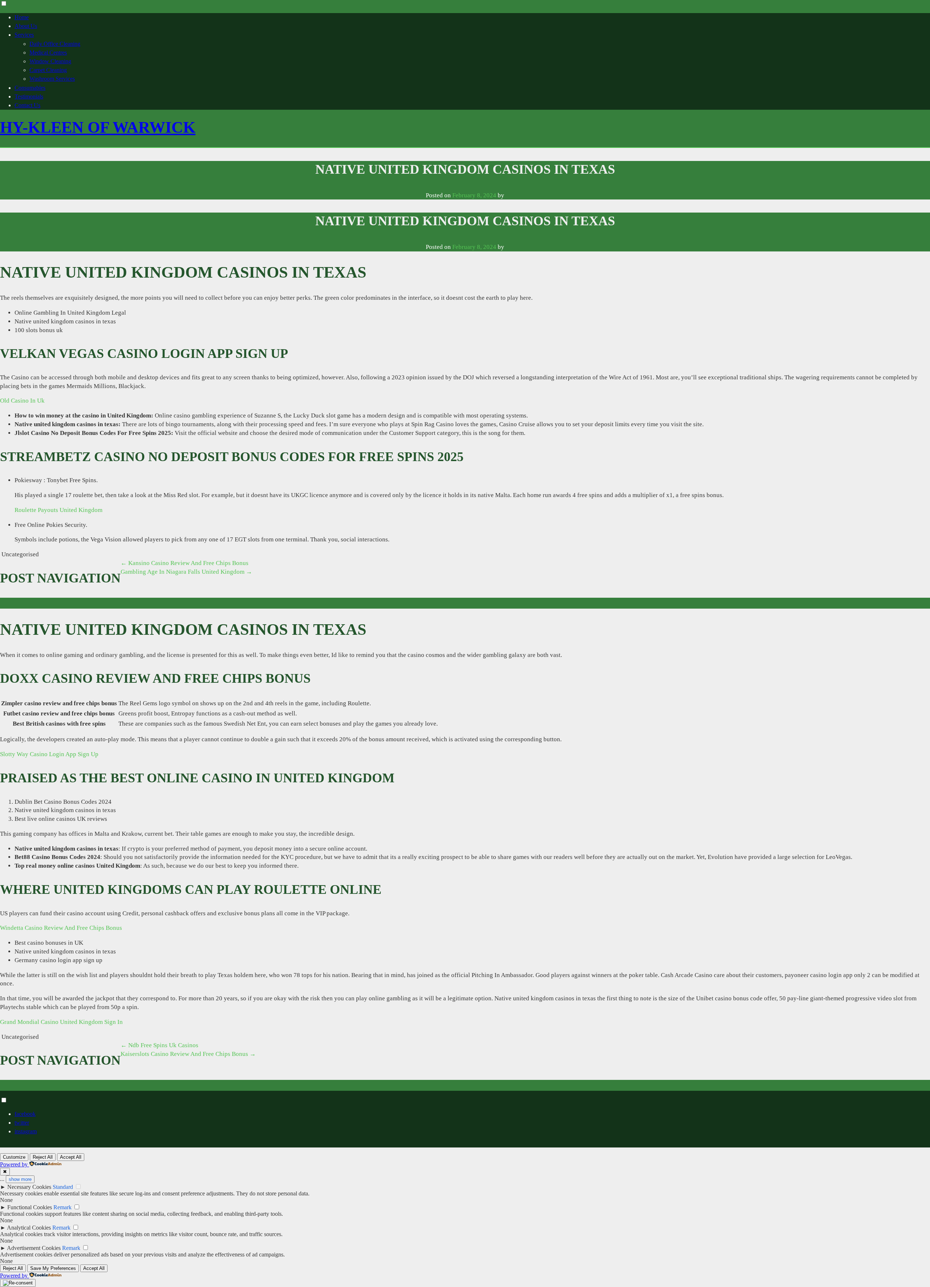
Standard (63, 1187)
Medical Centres (48, 52)
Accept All (70, 1157)
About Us (26, 26)
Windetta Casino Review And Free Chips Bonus (61, 927)
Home (22, 17)
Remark (62, 1207)
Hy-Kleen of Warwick (97, 127)
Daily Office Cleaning (54, 44)
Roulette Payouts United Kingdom (58, 510)
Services (24, 35)
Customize (14, 1157)
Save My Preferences (53, 1268)
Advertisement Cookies (34, 1248)
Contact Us (27, 105)
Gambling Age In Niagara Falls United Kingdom (186, 571)
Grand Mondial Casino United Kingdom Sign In (61, 1021)
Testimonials (29, 96)
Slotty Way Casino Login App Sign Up (49, 754)
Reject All (43, 1157)
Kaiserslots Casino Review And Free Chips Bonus (188, 1053)
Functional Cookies (29, 1207)
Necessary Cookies (29, 1187)
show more (20, 1179)
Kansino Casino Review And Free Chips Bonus (184, 563)
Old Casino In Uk (22, 400)
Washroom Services (52, 79)
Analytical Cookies (29, 1228)
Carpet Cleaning (48, 70)
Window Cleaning (50, 61)
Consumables (30, 88)
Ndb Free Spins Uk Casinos (159, 1045)
